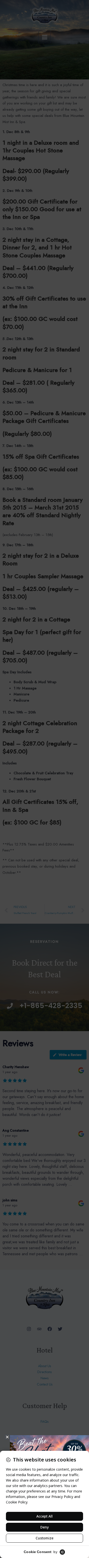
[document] (44, 779)
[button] (7, 1437)
